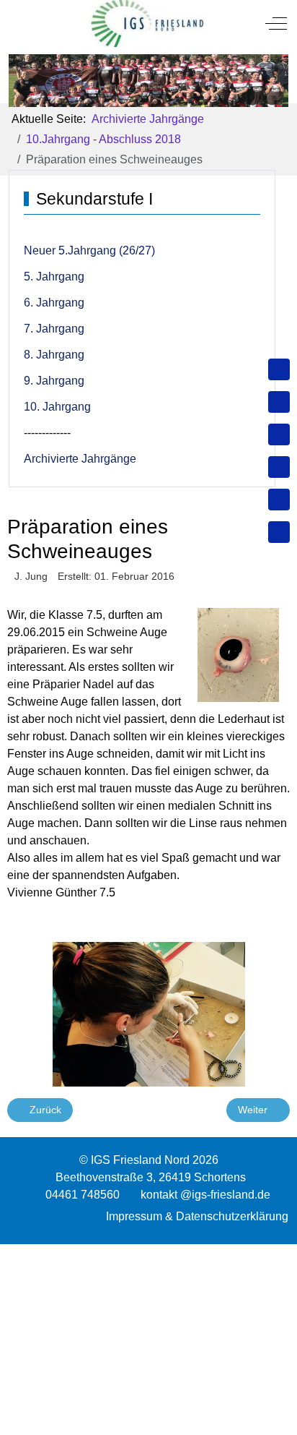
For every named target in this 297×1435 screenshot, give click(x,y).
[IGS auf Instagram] (279, 467)
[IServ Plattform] (279, 499)
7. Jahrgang (54, 328)
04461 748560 (82, 1194)
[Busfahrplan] (279, 532)
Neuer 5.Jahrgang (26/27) (89, 250)
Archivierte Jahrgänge (80, 459)
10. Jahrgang (57, 406)
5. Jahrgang (54, 276)
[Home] (279, 369)
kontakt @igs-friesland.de (205, 1194)
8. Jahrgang (54, 354)
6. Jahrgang (54, 302)
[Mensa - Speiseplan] (279, 434)
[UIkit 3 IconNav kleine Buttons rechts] (148, 1252)
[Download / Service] (279, 402)
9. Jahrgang (54, 380)
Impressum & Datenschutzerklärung (197, 1216)
